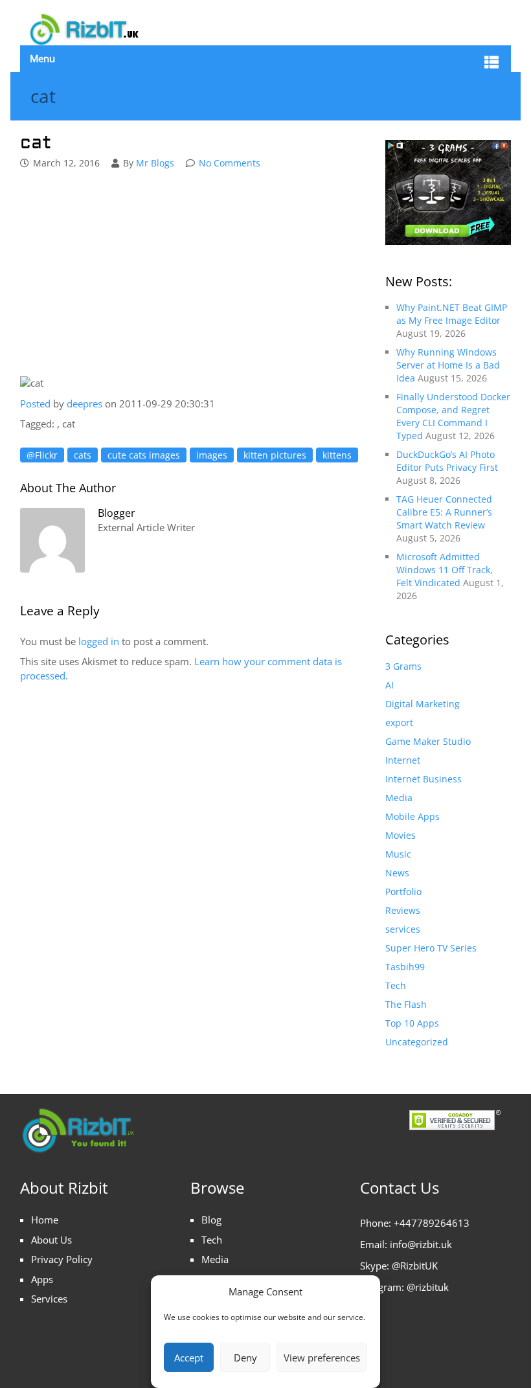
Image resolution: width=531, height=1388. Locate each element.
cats (82, 455)
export (399, 722)
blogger (116, 513)
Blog (211, 1219)
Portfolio (403, 891)
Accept (188, 1357)
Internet (402, 760)
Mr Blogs (155, 163)
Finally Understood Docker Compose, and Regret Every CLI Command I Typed (453, 416)
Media (398, 797)
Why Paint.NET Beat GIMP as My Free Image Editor (451, 313)
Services (49, 1298)
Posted (35, 403)
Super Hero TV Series (431, 948)
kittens (337, 455)
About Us (51, 1239)
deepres (86, 403)
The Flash (406, 1004)
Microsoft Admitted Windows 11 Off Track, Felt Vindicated (444, 570)
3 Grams (403, 666)
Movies (400, 835)
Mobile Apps (412, 816)
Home (44, 1219)
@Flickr (42, 455)
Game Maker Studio (428, 741)
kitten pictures (274, 455)
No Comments (229, 163)
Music (398, 854)
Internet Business (423, 779)
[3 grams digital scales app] (448, 191)
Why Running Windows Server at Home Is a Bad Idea (448, 365)
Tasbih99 (405, 967)
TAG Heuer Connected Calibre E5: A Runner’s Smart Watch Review (444, 512)
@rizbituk (428, 1286)
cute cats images (143, 455)
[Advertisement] (196, 274)
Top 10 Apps (412, 1023)
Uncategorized (416, 1042)
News (397, 873)
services (402, 929)
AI (389, 685)
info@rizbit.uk (421, 1244)
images (211, 455)
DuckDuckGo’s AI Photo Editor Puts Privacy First (447, 460)
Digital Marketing (422, 704)
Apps (42, 1279)
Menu (42, 58)
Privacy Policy (62, 1259)
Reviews (402, 910)
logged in (98, 641)
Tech (395, 985)
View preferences (322, 1357)
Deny (245, 1357)
